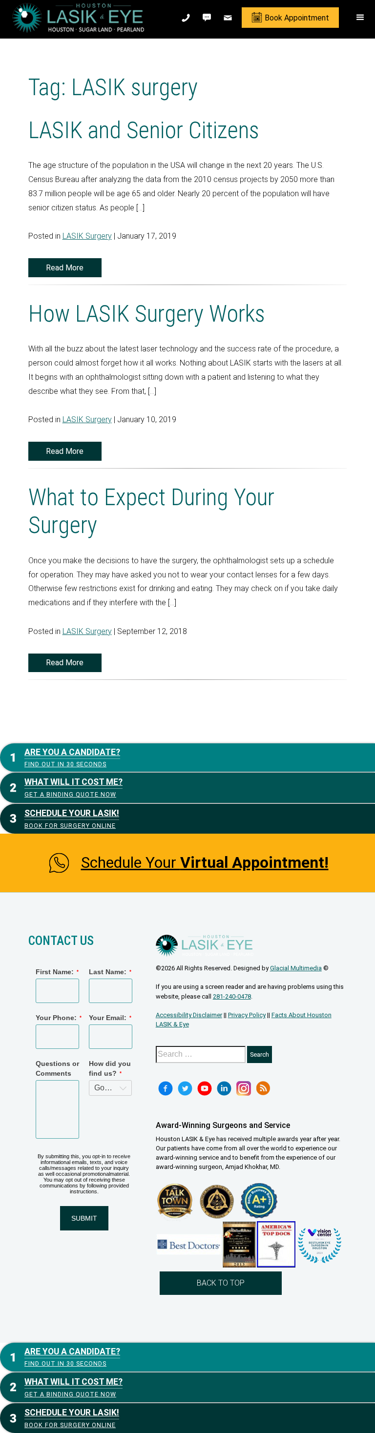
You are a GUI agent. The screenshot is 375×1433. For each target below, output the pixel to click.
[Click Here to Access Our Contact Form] (229, 17)
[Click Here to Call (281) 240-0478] (187, 17)
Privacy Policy (247, 1015)
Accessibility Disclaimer (189, 1015)
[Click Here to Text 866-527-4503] (208, 17)
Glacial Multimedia (296, 968)
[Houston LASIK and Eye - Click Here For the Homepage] (78, 18)
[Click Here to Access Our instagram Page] (243, 1088)
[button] (360, 17)
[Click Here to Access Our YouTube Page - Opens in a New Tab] (204, 1088)
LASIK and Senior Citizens (143, 130)
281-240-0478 (232, 996)
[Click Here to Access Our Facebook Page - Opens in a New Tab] (165, 1088)
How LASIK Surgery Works (146, 314)
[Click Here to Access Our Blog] (263, 1088)
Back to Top (221, 1283)
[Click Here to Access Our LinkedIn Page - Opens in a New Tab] (224, 1088)
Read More (64, 267)
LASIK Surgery (87, 236)
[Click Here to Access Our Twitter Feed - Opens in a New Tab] (185, 1088)
